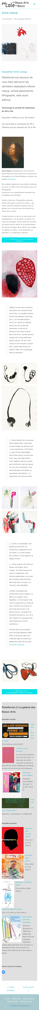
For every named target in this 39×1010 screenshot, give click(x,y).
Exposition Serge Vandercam (12, 909)
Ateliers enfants (28, 999)
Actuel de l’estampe (16, 645)
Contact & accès (26, 1001)
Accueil (7, 999)
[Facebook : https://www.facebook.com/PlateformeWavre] (3, 972)
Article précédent (11, 987)
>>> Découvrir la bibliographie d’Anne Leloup (19, 691)
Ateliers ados (16, 999)
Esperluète (12, 179)
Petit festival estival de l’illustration (27, 919)
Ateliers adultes (12, 1001)
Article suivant (28, 987)
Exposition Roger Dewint (28, 858)
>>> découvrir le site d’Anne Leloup (19, 240)
